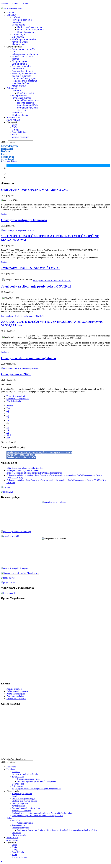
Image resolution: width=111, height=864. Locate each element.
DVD (14, 127)
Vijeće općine (18, 25)
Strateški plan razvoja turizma (24, 801)
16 (7, 410)
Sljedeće (10, 435)
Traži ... (4, 142)
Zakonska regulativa (15, 696)
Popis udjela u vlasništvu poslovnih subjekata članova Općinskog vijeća (24, 76)
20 (7, 420)
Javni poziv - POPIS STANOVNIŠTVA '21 (30, 268)
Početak (9, 406)
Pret (8, 408)
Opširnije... (6, 214)
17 (7, 413)
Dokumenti (11, 88)
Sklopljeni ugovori (20, 61)
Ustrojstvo (11, 15)
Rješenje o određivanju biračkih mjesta (23, 470)
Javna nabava (13, 120)
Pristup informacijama (15, 694)
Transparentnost (19, 95)
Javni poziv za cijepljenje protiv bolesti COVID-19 (36, 286)
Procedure (17, 112)
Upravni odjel (18, 34)
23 (7, 428)
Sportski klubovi (19, 132)
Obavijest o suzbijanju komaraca (24, 220)
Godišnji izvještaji (25, 93)
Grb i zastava (18, 37)
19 (7, 418)
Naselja (15, 3)
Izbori (14, 51)
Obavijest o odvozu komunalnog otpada (28, 358)
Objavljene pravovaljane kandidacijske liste (24, 468)
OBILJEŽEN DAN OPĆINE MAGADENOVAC (34, 189)
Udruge (15, 130)
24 (7, 430)
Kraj (8, 437)
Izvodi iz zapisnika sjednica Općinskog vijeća (30, 30)
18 (7, 415)
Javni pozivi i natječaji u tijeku (21, 455)
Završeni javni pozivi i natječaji (21, 457)
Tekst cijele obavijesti (15, 396)
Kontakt (26, 3)
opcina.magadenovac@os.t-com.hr (22, 625)
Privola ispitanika (13, 401)
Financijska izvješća (21, 98)
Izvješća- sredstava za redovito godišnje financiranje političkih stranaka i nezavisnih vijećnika (28, 105)
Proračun (16, 91)
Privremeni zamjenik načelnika (25, 774)
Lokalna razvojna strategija (25, 54)
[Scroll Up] (1, 861)
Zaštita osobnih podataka (17, 691)
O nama (4, 3)
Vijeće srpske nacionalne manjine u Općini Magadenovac (24, 41)
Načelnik (16, 17)
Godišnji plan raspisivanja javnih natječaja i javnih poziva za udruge (39, 452)
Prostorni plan (13, 117)
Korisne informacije (14, 689)
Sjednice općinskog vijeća (30, 27)
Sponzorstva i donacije (23, 71)
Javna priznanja (19, 64)
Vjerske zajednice (20, 137)
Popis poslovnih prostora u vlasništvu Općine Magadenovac (24, 83)
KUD (14, 134)
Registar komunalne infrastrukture (21, 67)
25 (7, 432)
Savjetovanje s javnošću (23, 49)
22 (7, 425)
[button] (6, 161)
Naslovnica (11, 12)
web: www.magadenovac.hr (13, 654)
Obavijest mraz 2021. (16, 374)
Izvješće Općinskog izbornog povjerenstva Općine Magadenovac (34, 473)
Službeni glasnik (20, 115)
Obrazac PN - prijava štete (17, 398)
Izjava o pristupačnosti (16, 698)
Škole (14, 125)
